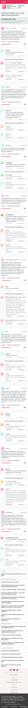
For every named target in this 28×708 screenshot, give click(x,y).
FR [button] (26, 2)
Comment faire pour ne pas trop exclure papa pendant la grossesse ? (13, 586)
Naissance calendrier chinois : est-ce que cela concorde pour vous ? (13, 593)
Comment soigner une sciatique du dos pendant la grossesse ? (12, 643)
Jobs (14, 677)
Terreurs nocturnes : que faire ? (10, 582)
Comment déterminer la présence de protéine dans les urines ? (12, 631)
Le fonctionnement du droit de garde (12, 657)
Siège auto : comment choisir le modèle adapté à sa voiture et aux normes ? (12, 606)
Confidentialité (14, 687)
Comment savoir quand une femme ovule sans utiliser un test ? (13, 627)
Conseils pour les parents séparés (11, 654)
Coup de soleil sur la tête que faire (11, 635)
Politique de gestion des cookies (14, 682)
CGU (14, 685)
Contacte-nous (14, 690)
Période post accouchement (13, 41)
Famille (3, 41)
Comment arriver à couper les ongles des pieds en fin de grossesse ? (13, 597)
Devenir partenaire (14, 674)
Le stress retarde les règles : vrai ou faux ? (13, 589)
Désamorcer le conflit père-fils (10, 650)
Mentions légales (14, 679)
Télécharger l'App (21, 6)
